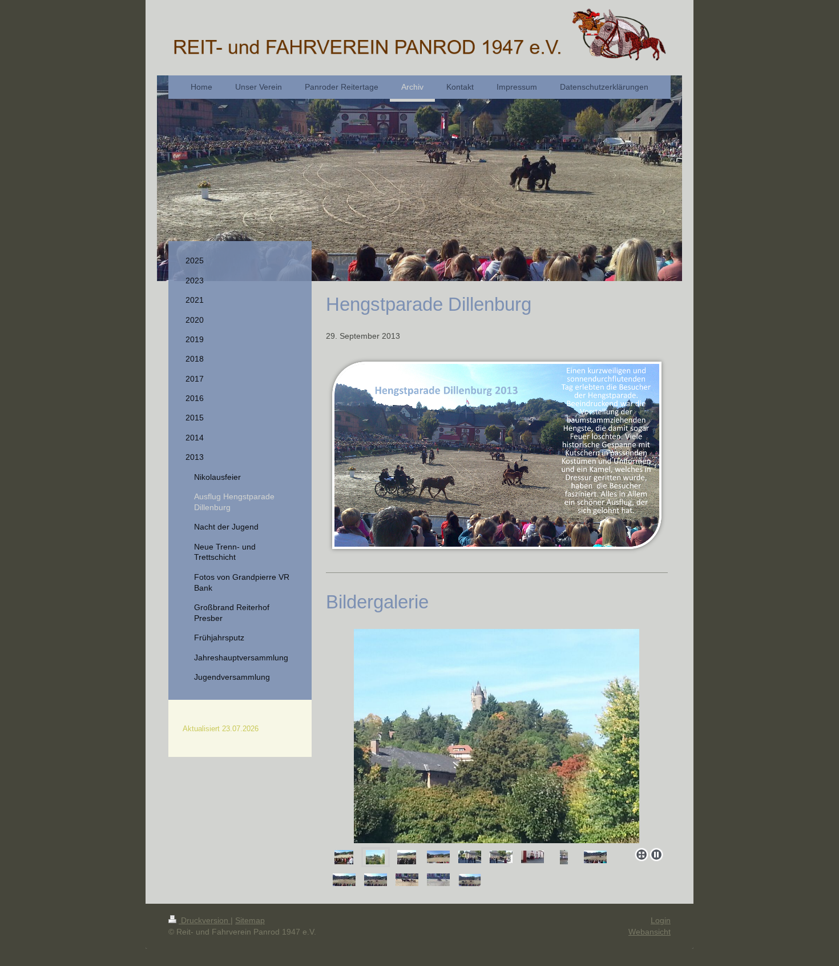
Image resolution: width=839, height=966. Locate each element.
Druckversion (205, 920)
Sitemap (250, 920)
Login (661, 920)
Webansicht (649, 931)
